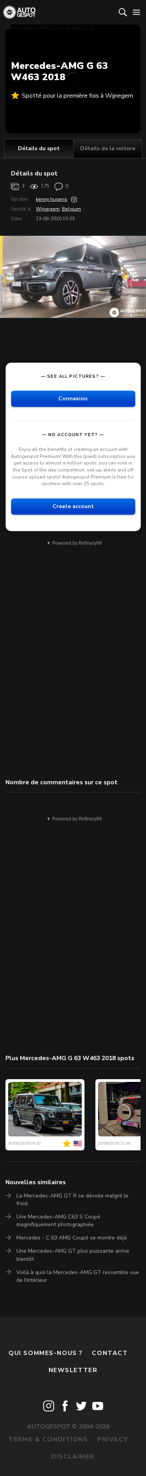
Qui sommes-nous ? (46, 1353)
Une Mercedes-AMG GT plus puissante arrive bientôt (72, 1254)
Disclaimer (73, 1456)
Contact (110, 1353)
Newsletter (73, 1370)
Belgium (71, 209)
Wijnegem (48, 209)
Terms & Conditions (48, 1439)
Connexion (73, 398)
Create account (73, 506)
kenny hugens (51, 199)
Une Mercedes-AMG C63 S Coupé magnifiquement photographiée (58, 1220)
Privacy (112, 1439)
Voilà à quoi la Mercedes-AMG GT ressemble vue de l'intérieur (77, 1276)
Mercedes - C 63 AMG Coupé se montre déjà (71, 1237)
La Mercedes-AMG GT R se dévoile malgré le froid (72, 1199)
